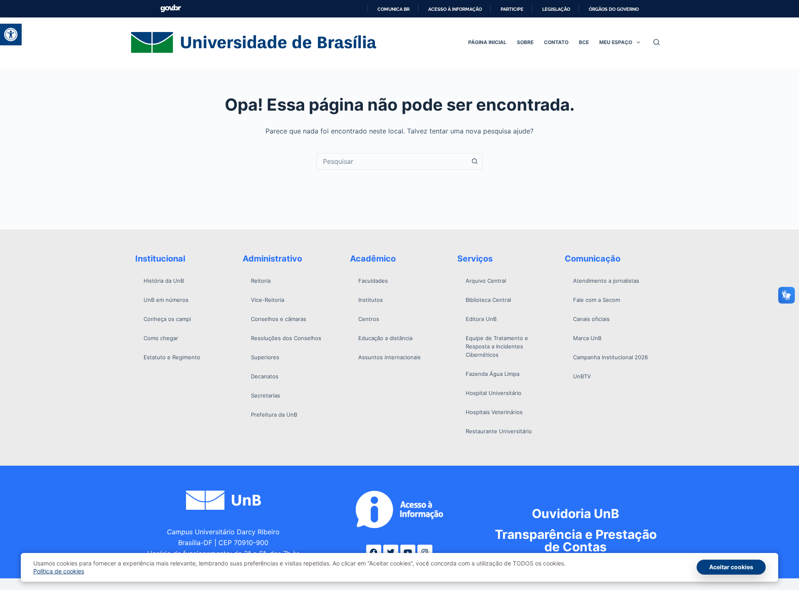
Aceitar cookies (731, 566)
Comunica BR (393, 9)
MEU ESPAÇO (615, 42)
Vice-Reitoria (267, 299)
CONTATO (556, 42)
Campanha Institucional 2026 (610, 357)
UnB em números (166, 299)
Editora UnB (481, 319)
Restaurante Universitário (499, 431)
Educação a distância (385, 338)
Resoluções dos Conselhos (286, 338)
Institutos (370, 299)
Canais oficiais (591, 319)
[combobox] (391, 161)
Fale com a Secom (596, 299)
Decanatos (264, 376)
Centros (368, 319)
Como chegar (161, 338)
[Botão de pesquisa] (474, 161)
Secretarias (265, 395)
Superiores (265, 357)
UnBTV (582, 376)
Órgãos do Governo (614, 9)
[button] (11, 34)
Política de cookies (58, 571)
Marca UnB (587, 338)
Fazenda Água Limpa (492, 373)
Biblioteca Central (488, 299)
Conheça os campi (167, 319)
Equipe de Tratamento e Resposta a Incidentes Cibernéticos (497, 346)
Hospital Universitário (493, 393)
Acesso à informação (455, 9)
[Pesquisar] (656, 42)
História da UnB (164, 280)
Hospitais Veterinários (494, 412)
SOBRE (525, 42)
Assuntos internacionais (389, 357)
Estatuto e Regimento (172, 357)
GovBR (170, 8)
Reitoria (260, 280)
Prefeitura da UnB (274, 414)
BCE (584, 42)
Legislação (556, 9)
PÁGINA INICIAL (487, 42)
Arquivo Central (486, 280)
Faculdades (373, 280)
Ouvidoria (575, 513)
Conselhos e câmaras (278, 319)
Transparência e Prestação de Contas (576, 540)
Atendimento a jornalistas (606, 280)
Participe (512, 9)
